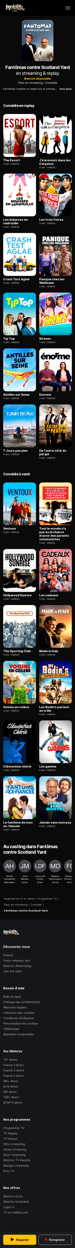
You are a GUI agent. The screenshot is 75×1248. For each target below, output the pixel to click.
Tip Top (9, 338)
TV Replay (10, 1133)
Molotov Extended (16, 1202)
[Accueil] (15, 8)
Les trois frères (51, 219)
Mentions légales (15, 1007)
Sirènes (45, 338)
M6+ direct (10, 1081)
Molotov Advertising (17, 966)
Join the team (12, 971)
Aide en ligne (12, 997)
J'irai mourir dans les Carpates (55, 162)
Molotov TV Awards (16, 1160)
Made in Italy (48, 651)
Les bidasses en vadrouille (15, 221)
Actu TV (8, 1171)
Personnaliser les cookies (20, 1023)
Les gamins (47, 766)
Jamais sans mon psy (55, 822)
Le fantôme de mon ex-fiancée (18, 824)
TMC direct (11, 1097)
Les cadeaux (48, 595)
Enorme (45, 394)
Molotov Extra (13, 1196)
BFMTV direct (12, 1102)
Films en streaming (30, 82)
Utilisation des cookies (18, 1013)
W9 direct (10, 1092)
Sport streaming (14, 1155)
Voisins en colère (16, 707)
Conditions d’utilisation (18, 1018)
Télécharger (11, 1029)
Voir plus (66, 88)
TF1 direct (10, 1059)
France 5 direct (13, 1076)
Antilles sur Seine (16, 394)
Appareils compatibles (18, 1034)
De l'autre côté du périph (52, 452)
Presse (8, 955)
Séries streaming (14, 1149)
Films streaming (14, 1144)
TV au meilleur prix (15, 1212)
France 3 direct (13, 1070)
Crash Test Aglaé (16, 279)
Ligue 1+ (9, 1207)
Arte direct (10, 1086)
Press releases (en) (16, 960)
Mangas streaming (16, 1165)
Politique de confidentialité (21, 1002)
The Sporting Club (17, 651)
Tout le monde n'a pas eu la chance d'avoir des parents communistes (54, 534)
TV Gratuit (10, 1139)
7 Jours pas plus (15, 450)
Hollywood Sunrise (17, 595)
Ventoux (9, 528)
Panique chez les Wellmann (52, 281)
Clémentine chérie (17, 766)
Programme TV (13, 1128)
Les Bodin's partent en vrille (54, 708)
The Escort (11, 160)
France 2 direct (13, 1065)
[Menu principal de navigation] (67, 8)
